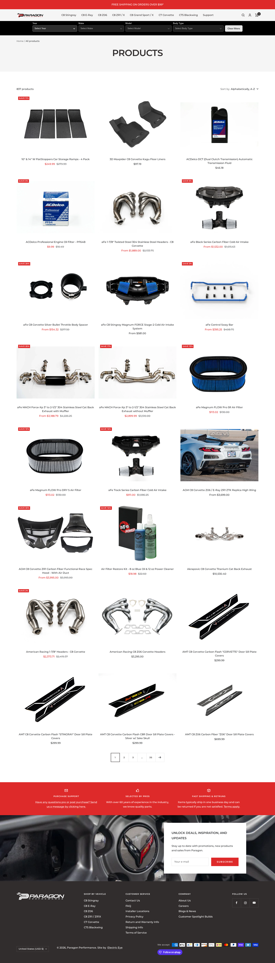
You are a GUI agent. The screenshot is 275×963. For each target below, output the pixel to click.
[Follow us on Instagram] (245, 902)
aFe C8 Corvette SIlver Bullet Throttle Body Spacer (55, 324)
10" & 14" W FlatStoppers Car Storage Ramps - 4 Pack (55, 159)
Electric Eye (115, 947)
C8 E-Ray (87, 15)
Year (34, 23)
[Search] (243, 15)
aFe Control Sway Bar (219, 324)
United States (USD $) (31, 949)
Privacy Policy (134, 916)
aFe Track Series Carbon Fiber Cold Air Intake (137, 490)
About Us (185, 900)
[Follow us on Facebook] (236, 902)
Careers (184, 905)
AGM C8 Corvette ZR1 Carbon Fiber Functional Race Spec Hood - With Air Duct (55, 571)
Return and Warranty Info (142, 922)
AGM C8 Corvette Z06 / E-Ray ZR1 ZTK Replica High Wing (219, 490)
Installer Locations (137, 911)
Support (208, 15)
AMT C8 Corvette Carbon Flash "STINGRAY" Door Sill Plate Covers (55, 736)
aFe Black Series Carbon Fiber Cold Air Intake (219, 241)
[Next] (159, 757)
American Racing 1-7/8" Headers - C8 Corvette (55, 651)
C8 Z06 (102, 15)
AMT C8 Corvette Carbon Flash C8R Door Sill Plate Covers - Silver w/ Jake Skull (137, 736)
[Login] (249, 15)
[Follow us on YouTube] (254, 902)
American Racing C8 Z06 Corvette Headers (137, 651)
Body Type (178, 23)
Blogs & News (187, 911)
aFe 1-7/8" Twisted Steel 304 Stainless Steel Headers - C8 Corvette (137, 243)
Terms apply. (232, 806)
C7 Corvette (166, 15)
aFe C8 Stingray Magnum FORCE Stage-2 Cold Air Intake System (137, 326)
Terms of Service (136, 932)
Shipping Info (134, 927)
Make (81, 23)
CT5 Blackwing (188, 15)
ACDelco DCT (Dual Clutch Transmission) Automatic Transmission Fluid (219, 161)
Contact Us (133, 900)
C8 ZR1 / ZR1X (92, 916)
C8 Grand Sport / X (142, 15)
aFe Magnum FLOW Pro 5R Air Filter (219, 407)
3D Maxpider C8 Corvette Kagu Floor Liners (137, 159)
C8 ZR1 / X (118, 15)
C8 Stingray (68, 15)
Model (128, 23)
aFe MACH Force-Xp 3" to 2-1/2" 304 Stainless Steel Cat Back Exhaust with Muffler (55, 409)
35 (150, 757)
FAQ (128, 905)
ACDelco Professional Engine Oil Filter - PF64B (55, 241)
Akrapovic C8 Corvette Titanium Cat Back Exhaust (219, 569)
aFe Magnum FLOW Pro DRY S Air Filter (55, 490)
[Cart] (256, 15)
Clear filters (234, 28)
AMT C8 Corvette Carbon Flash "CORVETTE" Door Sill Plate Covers (219, 653)
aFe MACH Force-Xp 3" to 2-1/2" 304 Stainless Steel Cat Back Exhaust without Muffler (137, 409)
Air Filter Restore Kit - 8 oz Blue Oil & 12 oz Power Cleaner (137, 569)
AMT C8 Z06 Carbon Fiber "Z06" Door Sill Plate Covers (219, 734)
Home (20, 41)
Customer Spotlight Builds (196, 916)
